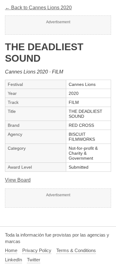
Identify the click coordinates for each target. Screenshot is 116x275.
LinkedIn (13, 259)
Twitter (33, 259)
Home (11, 250)
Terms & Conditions (76, 250)
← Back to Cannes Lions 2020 (38, 7)
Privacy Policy (36, 250)
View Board (18, 180)
